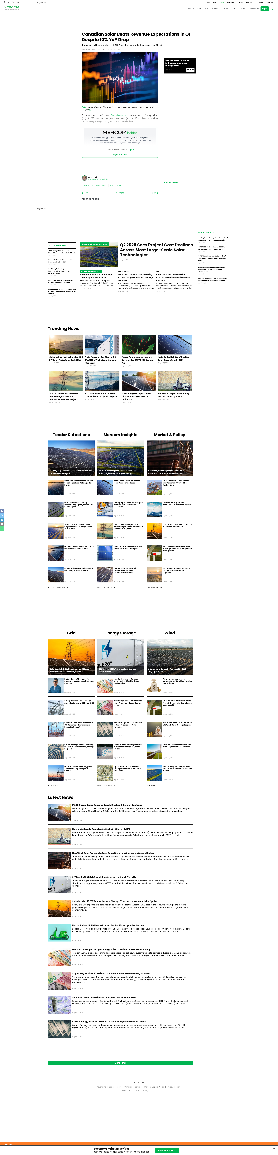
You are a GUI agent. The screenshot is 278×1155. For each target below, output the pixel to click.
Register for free (120, 154)
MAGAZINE (254, 9)
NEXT (154, 193)
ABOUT (261, 2)
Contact (128, 1087)
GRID (199, 9)
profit (112, 185)
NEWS (207, 2)
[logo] (11, 8)
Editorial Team (115, 1087)
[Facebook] (4, 2)
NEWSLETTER (250, 2)
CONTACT (270, 2)
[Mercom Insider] (218, 2)
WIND (226, 9)
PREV (85, 193)
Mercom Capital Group (154, 1087)
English (40, 3)
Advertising (101, 1087)
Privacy (170, 1087)
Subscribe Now (167, 1150)
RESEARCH (230, 2)
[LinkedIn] (18, 2)
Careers (138, 1087)
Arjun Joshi (97, 50)
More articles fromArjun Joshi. (98, 179)
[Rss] (8, 2)
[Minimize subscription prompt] (274, 1149)
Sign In (131, 149)
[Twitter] (13, 2)
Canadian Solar (88, 185)
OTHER (235, 9)
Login (264, 8)
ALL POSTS (120, 193)
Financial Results (101, 185)
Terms (178, 1087)
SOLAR (191, 9)
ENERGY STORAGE (213, 9)
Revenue (119, 185)
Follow (84, 107)
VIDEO (243, 9)
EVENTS (240, 2)
